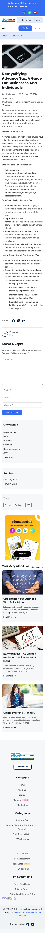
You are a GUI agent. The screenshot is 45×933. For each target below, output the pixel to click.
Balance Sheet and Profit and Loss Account (22, 827)
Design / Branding (11, 449)
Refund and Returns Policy (22, 894)
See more (36, 567)
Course (8, 505)
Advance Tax (16, 36)
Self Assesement (22, 858)
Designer (18, 505)
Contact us (22, 805)
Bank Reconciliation (22, 834)
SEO (28, 505)
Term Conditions (22, 884)
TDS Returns (22, 839)
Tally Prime (8, 457)
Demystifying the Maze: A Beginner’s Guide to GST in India (20, 657)
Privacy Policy (22, 889)
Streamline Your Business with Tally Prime (19, 600)
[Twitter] (18, 321)
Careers (17, 800)
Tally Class (18, 864)
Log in (40, 28)
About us (22, 790)
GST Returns (22, 853)
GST (5, 453)
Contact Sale (22, 767)
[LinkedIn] (24, 321)
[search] (19, 20)
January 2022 (10, 484)
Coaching (32, 102)
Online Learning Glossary (19, 712)
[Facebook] (24, 13)
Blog (18, 102)
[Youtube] (35, 13)
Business (24, 102)
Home (4, 36)
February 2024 (10, 479)
